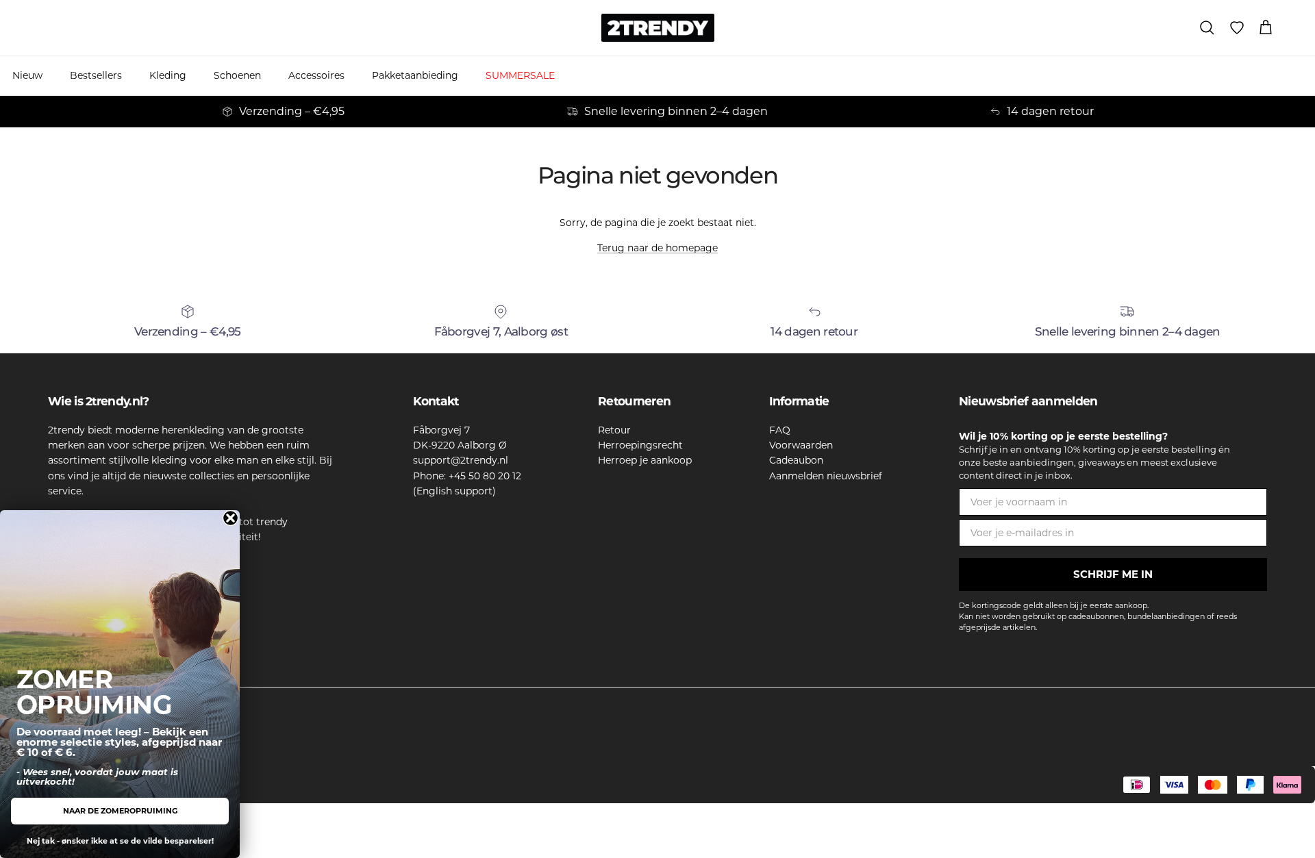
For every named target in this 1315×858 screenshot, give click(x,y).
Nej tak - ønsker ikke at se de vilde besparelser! (120, 841)
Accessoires (316, 75)
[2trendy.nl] (657, 28)
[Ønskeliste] (1237, 28)
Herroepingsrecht (640, 445)
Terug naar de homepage (657, 248)
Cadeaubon (796, 460)
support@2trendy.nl (460, 460)
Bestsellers (96, 75)
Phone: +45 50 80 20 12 (467, 476)
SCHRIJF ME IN (1113, 574)
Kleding (167, 75)
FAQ (779, 430)
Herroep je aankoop (645, 460)
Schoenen (237, 75)
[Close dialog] (230, 518)
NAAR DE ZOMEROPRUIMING (120, 811)
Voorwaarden (801, 445)
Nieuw (27, 75)
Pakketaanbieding (415, 75)
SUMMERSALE (520, 75)
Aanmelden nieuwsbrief (825, 476)
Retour (614, 430)
